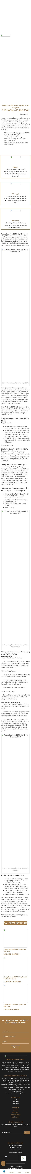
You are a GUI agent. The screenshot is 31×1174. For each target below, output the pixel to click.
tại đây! (13, 917)
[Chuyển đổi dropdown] (25, 35)
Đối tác (15, 1100)
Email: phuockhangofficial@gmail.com (15, 1093)
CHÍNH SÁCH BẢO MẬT (15, 1147)
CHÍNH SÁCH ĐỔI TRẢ (15, 1150)
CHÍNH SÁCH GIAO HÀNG (15, 1152)
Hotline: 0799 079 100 (15, 1091)
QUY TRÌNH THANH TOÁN (15, 1145)
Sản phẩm (15, 1107)
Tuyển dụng (15, 1103)
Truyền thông (15, 1101)
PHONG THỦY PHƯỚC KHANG (11, 903)
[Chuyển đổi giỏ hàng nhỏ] (20, 35)
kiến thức (15, 1112)
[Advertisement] (15, 17)
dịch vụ (15, 1110)
